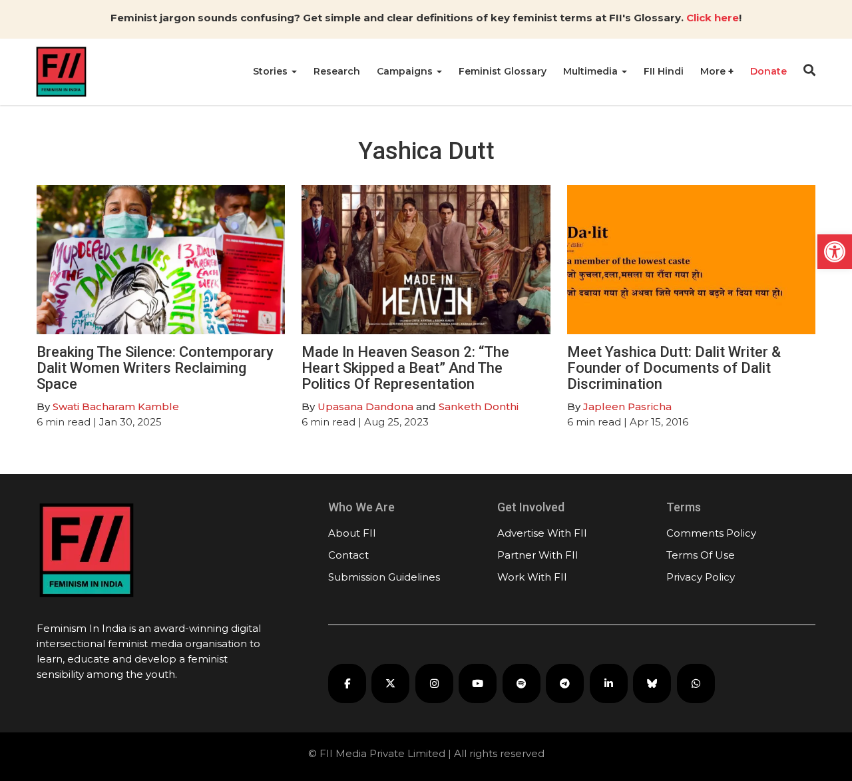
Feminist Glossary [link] (502, 71)
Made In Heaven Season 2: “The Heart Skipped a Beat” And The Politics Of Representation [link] (405, 368)
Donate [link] (768, 71)
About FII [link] (352, 533)
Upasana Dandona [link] (365, 406)
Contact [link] (348, 555)
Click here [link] (712, 17)
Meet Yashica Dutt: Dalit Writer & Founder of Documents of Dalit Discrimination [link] (674, 368)
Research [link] (337, 71)
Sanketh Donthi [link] (479, 406)
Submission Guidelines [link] (384, 577)
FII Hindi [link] (664, 71)
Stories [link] (271, 71)
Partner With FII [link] (537, 555)
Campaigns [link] (406, 71)
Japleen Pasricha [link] (627, 406)
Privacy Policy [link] (700, 577)
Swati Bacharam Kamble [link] (117, 406)
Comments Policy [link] (711, 533)
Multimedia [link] (591, 71)
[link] (834, 251)
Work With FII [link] (532, 577)
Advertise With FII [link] (542, 533)
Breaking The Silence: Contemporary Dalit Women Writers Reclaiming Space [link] (155, 368)
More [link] (714, 71)
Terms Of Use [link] (700, 555)
